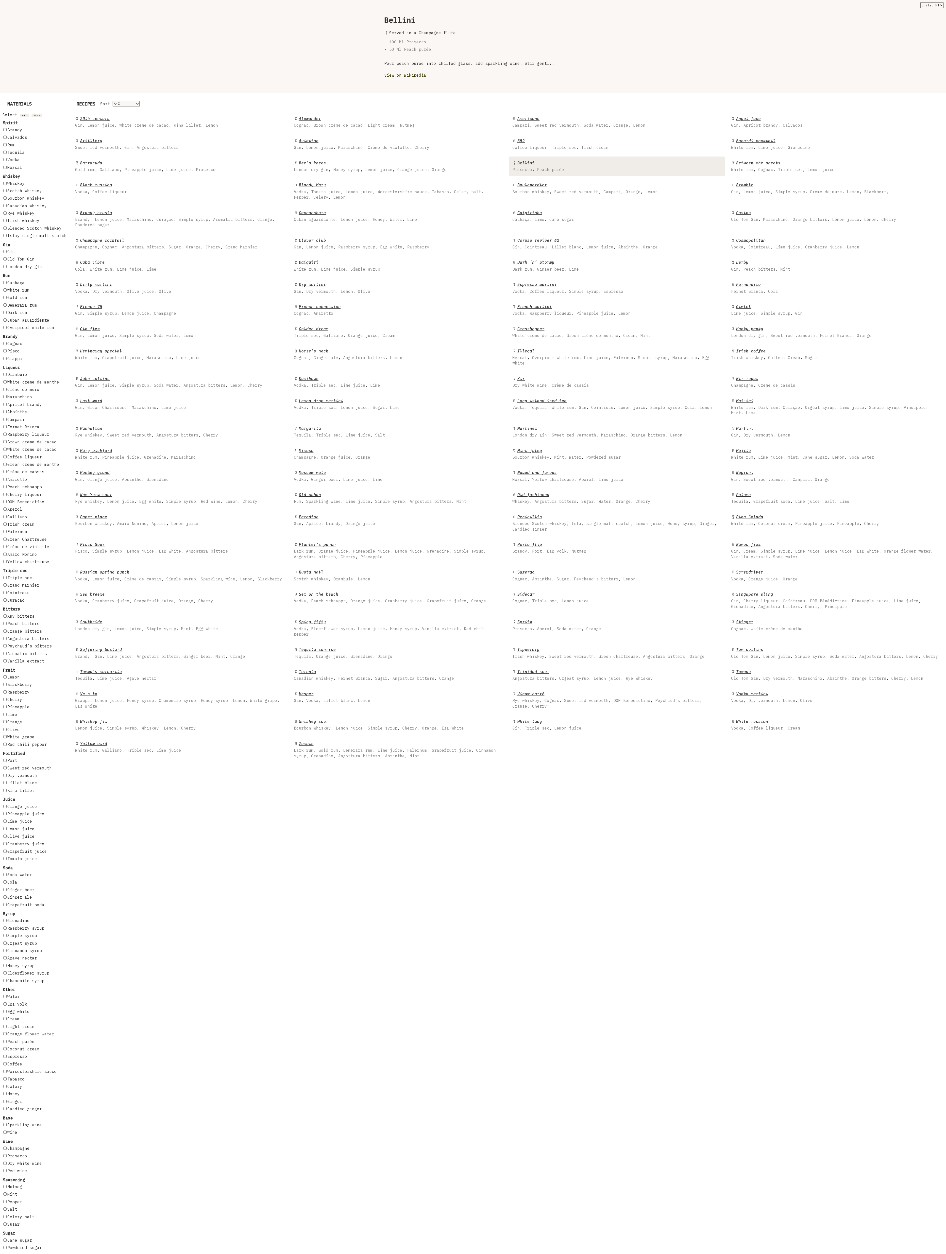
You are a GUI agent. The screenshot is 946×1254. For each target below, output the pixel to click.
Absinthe (17, 411)
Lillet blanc (22, 782)
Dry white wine (24, 1163)
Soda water (19, 874)
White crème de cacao (32, 449)
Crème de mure (23, 389)
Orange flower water (30, 1033)
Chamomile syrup (25, 980)
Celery (14, 1086)
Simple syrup (22, 935)
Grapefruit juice (27, 851)
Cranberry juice (25, 843)
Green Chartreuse (27, 539)
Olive (13, 729)
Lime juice (19, 821)
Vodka (13, 159)
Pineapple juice (25, 813)
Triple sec (19, 577)
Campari (16, 419)
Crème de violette (28, 546)
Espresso (17, 1056)
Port (12, 760)
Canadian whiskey (27, 205)
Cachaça (16, 282)
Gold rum (17, 297)
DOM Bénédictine (25, 501)
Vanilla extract (25, 661)
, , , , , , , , (389, 191)
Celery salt (20, 1216)
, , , (354, 122)
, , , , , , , (175, 218)
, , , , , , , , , (826, 600)
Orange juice (22, 806)
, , (767, 122)
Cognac (14, 343)
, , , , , (810, 188)
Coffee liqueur (24, 456)
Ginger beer (20, 889)
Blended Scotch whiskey (34, 228)
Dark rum (17, 312)
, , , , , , (166, 243)
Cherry (14, 699)
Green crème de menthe (33, 464)
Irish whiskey (23, 220)
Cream (13, 1018)
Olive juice (20, 836)
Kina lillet (20, 790)
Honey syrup (20, 965)
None (37, 115)
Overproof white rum (30, 327)
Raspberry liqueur (28, 434)
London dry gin (24, 266)
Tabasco (16, 1079)
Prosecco (17, 1155)
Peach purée (20, 1041)
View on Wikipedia (405, 75)
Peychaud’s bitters (29, 646)
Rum (11, 144)
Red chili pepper (27, 744)
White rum (18, 290)
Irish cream (20, 524)
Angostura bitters (28, 638)
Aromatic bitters (27, 653)
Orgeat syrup (22, 943)
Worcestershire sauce (32, 1071)
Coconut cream (23, 1048)
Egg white (18, 1011)
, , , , (146, 122)
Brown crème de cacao (32, 441)
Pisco (13, 350)
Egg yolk (17, 1004)
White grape (20, 736)
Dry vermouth (22, 775)
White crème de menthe (33, 382)
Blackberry (19, 684)
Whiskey (16, 183)
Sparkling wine (24, 1124)
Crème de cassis (25, 471)
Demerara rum (22, 305)
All (24, 115)
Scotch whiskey (24, 190)
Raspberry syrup (25, 928)
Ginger (14, 1101)
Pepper (14, 1201)
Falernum (17, 531)
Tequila (16, 152)
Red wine (17, 1170)
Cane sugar (19, 1240)
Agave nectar (22, 958)
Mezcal (14, 167)
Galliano (17, 516)
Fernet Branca (23, 426)
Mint (12, 1194)
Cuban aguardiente (28, 320)
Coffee (14, 1064)
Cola (12, 882)
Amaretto (17, 479)
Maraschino (19, 396)
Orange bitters (24, 631)
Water (13, 996)
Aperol (14, 509)
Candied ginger (24, 1108)
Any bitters (20, 616)
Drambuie (17, 374)
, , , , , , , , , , (395, 749)
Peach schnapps (24, 486)
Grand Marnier (23, 585)
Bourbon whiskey (25, 198)
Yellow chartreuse (28, 561)
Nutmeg (14, 1186)
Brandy (14, 129)
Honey (13, 1093)
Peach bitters (23, 623)
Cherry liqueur (24, 494)
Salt (12, 1209)
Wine (12, 1132)
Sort (105, 103)
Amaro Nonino (22, 554)
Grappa (14, 358)
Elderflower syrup (28, 973)
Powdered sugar (24, 1247)
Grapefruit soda (25, 904)
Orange (14, 721)
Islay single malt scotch (37, 235)
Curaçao (16, 600)
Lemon (13, 677)
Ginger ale (19, 897)
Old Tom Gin (20, 259)
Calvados (17, 137)
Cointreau (18, 592)
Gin (11, 251)
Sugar (13, 1224)
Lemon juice (20, 828)
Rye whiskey (20, 213)
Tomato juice (22, 858)
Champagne (18, 1148)
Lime (12, 714)
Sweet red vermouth (29, 768)
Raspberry (18, 692)
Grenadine (18, 920)
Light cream (20, 1026)
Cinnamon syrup (24, 950)
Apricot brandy (24, 404)
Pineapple (18, 706)
